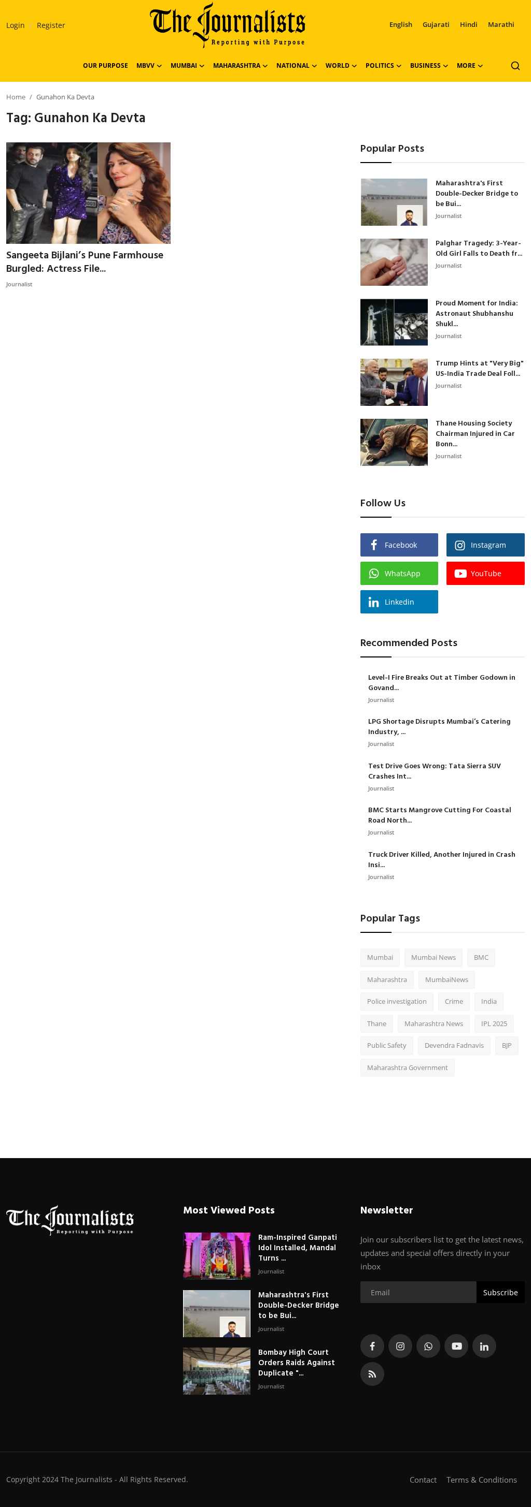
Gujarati (436, 24)
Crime (454, 1001)
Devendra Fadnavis (454, 1045)
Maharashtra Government (407, 1067)
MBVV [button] (145, 65)
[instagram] (400, 1346)
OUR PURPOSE (105, 65)
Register (51, 25)
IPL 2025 (494, 1023)
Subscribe (500, 1292)
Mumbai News (433, 957)
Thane (376, 1023)
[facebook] (372, 1346)
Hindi (469, 24)
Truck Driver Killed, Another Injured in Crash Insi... (441, 860)
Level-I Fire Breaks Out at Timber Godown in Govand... (441, 683)
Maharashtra (387, 979)
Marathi (501, 24)
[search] (515, 65)
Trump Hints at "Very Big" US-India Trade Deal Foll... (480, 369)
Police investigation (397, 1001)
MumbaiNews (446, 979)
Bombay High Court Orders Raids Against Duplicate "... (296, 1363)
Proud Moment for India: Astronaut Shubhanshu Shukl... (477, 314)
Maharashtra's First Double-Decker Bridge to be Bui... (477, 194)
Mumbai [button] (184, 65)
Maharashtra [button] (236, 65)
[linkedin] (484, 1346)
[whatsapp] (428, 1346)
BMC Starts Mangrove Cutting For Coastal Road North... (439, 816)
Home (15, 96)
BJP (507, 1045)
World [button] (338, 65)
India (489, 1001)
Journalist (19, 284)
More (466, 65)
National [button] (293, 65)
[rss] (372, 1374)
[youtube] (456, 1346)
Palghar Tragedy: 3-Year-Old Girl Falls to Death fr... (479, 249)
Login (15, 25)
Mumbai (380, 957)
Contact (423, 1479)
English (400, 24)
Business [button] (425, 65)
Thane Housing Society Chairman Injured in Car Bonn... (475, 434)
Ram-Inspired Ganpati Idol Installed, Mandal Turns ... (297, 1248)
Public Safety (387, 1045)
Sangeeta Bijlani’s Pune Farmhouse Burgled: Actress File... (84, 262)
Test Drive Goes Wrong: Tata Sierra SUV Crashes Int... (434, 772)
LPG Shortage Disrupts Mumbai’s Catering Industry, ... (439, 727)
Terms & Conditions (481, 1479)
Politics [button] (380, 65)
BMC (481, 957)
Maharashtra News (433, 1023)
